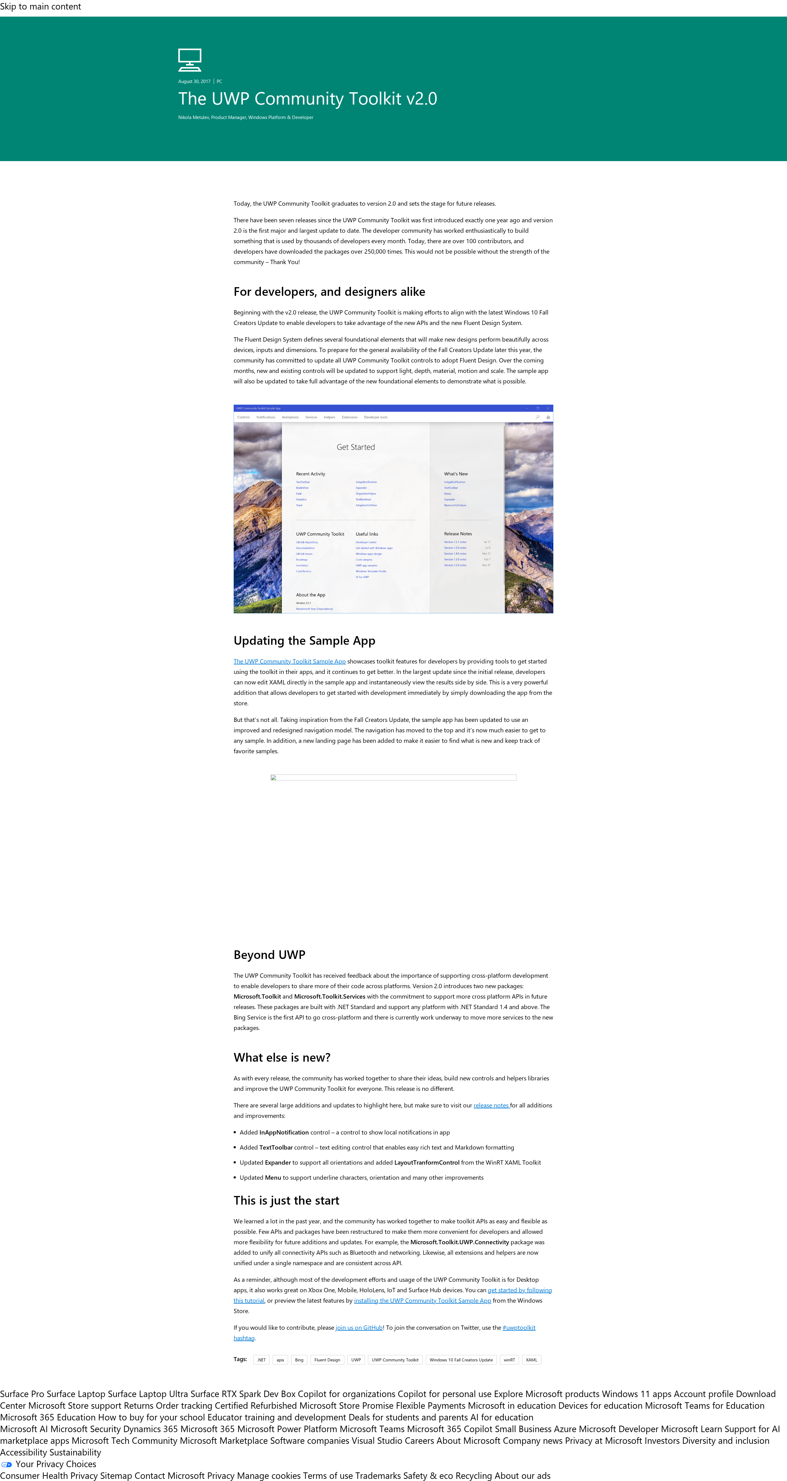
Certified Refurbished (256, 1405)
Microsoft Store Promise (346, 1405)
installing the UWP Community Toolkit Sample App (422, 1300)
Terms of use (328, 1475)
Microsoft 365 (207, 1428)
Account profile (704, 1393)
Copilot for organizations (346, 1393)
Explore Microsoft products (546, 1393)
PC (219, 81)
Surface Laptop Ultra (148, 1393)
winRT (509, 1359)
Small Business (523, 1428)
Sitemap (116, 1475)
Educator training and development (277, 1417)
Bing (299, 1359)
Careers (419, 1440)
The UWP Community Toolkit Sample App (290, 661)
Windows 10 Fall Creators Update (461, 1359)
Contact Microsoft (170, 1475)
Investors (662, 1440)
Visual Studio (377, 1440)
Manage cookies (269, 1475)
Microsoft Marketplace (224, 1440)
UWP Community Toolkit (395, 1359)
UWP (356, 1359)
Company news (533, 1440)
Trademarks (378, 1475)
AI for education (501, 1417)
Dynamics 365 (150, 1428)
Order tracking (184, 1405)
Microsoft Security (85, 1428)
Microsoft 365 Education (48, 1417)
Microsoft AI (24, 1428)
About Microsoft (468, 1440)
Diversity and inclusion (725, 1440)
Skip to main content (40, 6)
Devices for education (600, 1405)
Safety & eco (428, 1475)
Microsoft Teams (372, 1428)
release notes (492, 1105)
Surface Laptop (76, 1393)
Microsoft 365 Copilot (449, 1428)
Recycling (474, 1475)
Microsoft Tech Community (124, 1440)
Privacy (222, 1475)
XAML (531, 1359)
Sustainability (75, 1452)
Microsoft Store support (74, 1405)
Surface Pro (22, 1393)
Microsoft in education (512, 1405)
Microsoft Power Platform (287, 1428)
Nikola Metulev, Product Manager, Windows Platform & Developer (245, 117)
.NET (261, 1359)
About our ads (523, 1475)
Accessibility (23, 1452)
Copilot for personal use (445, 1393)
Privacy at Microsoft (603, 1440)
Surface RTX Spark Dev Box (243, 1393)
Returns (138, 1405)
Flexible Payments (430, 1405)
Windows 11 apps (636, 1393)
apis (280, 1359)
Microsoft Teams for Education (705, 1405)
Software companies (309, 1440)
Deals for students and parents (408, 1417)
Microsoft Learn (691, 1428)
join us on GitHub (359, 1327)
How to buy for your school (151, 1417)
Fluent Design (327, 1359)
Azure (565, 1428)
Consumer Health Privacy (49, 1475)
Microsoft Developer (618, 1428)
